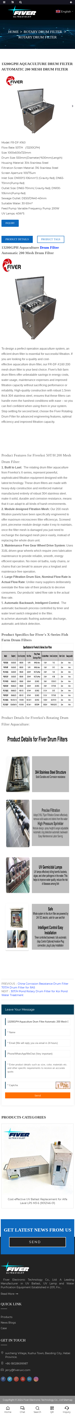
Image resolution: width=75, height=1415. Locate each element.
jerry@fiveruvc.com (17, 1370)
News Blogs (8, 1322)
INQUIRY (10, 223)
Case (4, 1328)
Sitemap (67, 1400)
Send (38, 1095)
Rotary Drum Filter (43, 32)
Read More (7, 1293)
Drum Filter (49, 247)
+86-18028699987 (16, 1363)
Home (13, 32)
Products (6, 1317)
